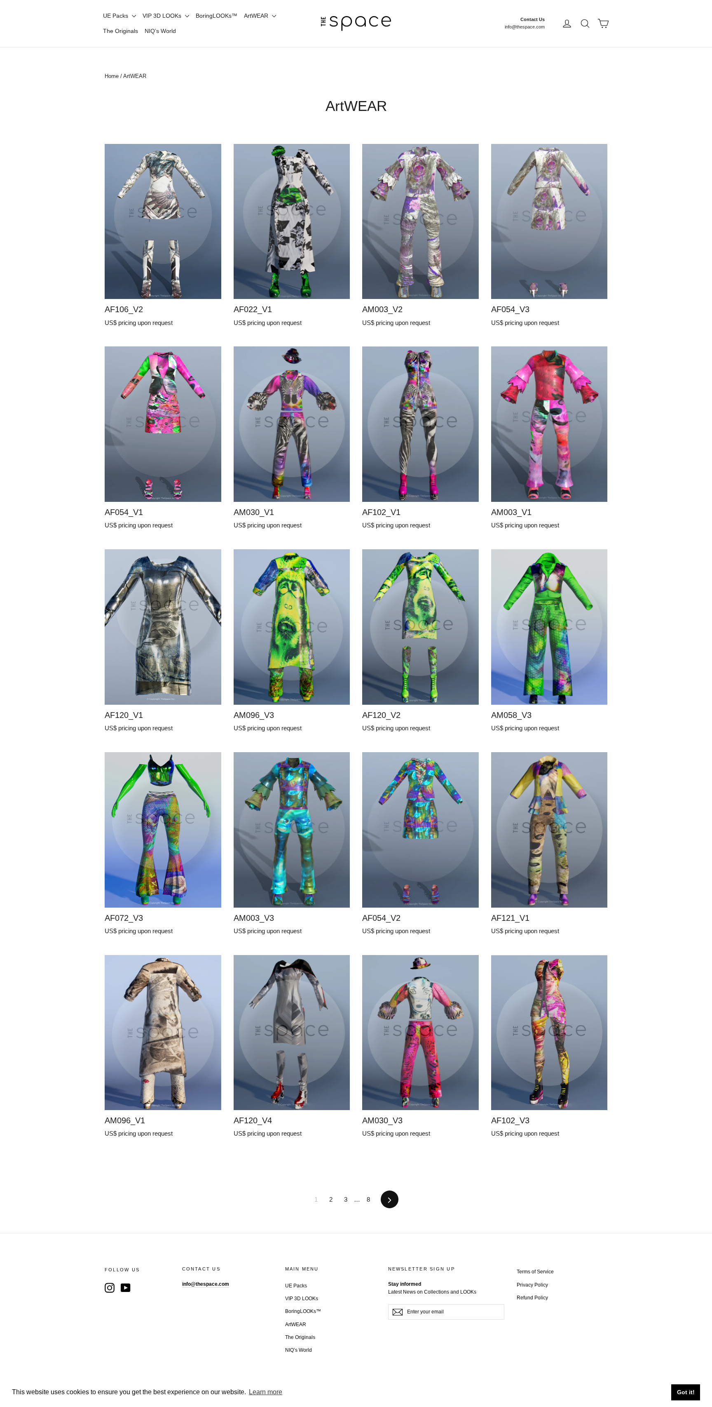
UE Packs (116, 15)
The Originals (120, 31)
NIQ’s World (160, 31)
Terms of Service (535, 1272)
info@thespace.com (525, 26)
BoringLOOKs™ (216, 15)
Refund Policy (532, 1298)
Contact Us (532, 19)
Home (112, 76)
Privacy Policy (532, 1285)
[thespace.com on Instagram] (110, 1287)
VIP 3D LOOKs (163, 15)
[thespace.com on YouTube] (126, 1287)
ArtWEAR (257, 15)
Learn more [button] (265, 1391)
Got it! (686, 1392)
